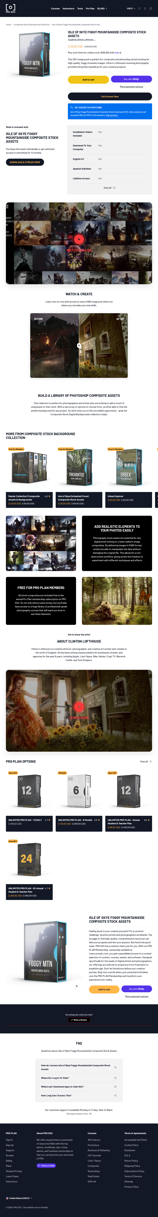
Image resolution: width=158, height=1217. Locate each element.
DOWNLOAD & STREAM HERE (25, 162)
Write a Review (81, 1020)
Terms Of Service (133, 1176)
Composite (93, 1165)
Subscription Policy (134, 1171)
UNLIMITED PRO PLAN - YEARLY (25, 820)
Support (10, 1150)
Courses (55, 8)
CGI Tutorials (94, 1155)
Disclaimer (129, 1150)
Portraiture (93, 1145)
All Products (94, 1139)
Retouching (93, 1171)
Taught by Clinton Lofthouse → (82, 39)
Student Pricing (14, 1171)
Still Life (92, 1181)
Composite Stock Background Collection (32, 24)
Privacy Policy (131, 1186)
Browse (10, 1155)
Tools (80, 8)
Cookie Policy (131, 1145)
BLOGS (101, 8)
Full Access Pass (110, 96)
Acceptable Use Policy (135, 1139)
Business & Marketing (99, 1150)
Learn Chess (12, 1176)
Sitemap (128, 1181)
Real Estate (93, 1176)
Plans (8, 1165)
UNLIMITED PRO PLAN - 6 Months (75, 820)
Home (8, 24)
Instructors (68, 8)
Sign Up (10, 1145)
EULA (127, 1155)
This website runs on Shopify (35, 1207)
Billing (9, 1160)
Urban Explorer (115, 496)
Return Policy (131, 1160)
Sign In (9, 1139)
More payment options (131, 86)
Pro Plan (90, 8)
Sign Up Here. (112, 115)
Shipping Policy (132, 1165)
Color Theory (94, 1160)
